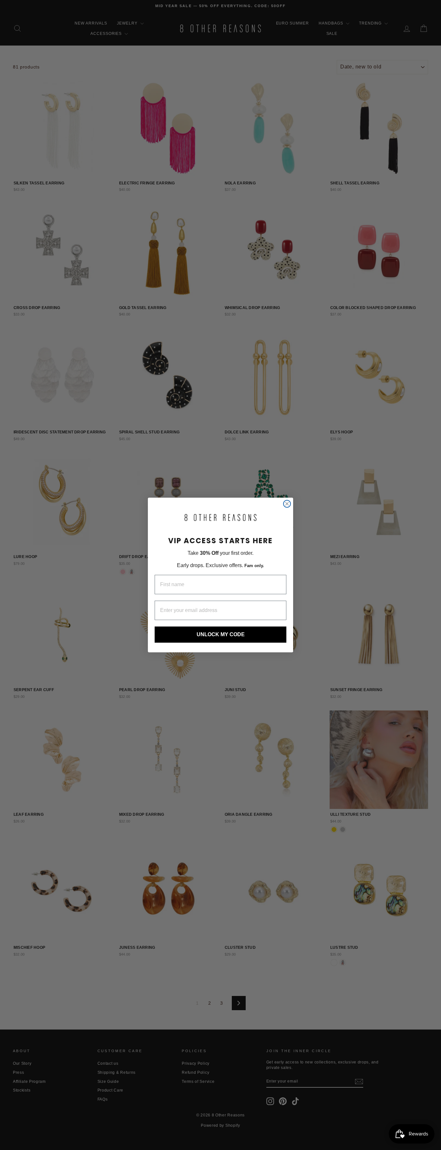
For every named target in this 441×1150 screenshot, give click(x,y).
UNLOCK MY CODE (221, 634)
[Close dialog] (287, 503)
